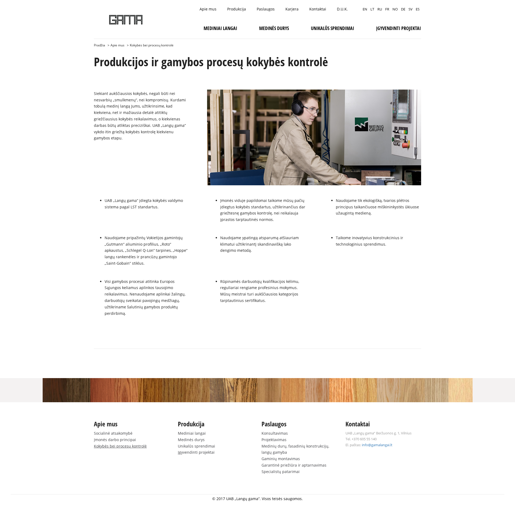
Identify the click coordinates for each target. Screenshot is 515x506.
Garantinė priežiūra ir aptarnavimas (294, 465)
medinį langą (118, 106)
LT (372, 9)
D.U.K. (342, 9)
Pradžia (99, 45)
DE (403, 9)
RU (379, 9)
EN (365, 9)
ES (418, 9)
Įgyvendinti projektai (398, 28)
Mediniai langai (220, 28)
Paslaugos (266, 9)
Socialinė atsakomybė (113, 433)
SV (411, 9)
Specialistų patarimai (281, 471)
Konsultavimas (275, 433)
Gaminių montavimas (281, 458)
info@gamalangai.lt (377, 444)
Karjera (292, 9)
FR (387, 9)
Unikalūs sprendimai (332, 28)
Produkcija (236, 9)
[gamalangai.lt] (125, 19)
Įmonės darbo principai (115, 439)
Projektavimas (274, 439)
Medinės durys (274, 28)
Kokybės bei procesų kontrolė (120, 446)
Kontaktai (317, 9)
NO (395, 9)
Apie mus (208, 9)
